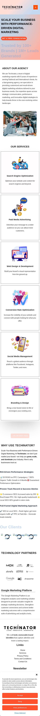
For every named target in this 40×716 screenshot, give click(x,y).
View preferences (20, 708)
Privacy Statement (20, 713)
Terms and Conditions (22, 659)
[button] (37, 675)
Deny (20, 701)
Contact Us (22, 662)
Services (22, 653)
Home (22, 650)
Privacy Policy (22, 656)
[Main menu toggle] (35, 7)
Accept (20, 695)
